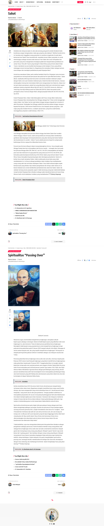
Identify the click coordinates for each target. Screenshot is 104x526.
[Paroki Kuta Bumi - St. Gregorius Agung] (10, 2)
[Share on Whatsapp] (57, 224)
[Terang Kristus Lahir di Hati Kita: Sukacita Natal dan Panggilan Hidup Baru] (73, 73)
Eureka (79, 86)
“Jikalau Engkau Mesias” (21, 213)
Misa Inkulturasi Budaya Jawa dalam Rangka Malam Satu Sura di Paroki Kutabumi (86, 52)
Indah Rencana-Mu (19, 215)
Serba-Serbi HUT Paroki (21, 466)
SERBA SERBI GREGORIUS (14, 9)
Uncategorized (81, 95)
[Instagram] (75, 28)
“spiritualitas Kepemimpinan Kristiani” (25, 464)
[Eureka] (73, 88)
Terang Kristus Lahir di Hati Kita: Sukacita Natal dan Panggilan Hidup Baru (86, 73)
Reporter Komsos (12, 17)
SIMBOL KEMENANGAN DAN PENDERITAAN (26, 210)
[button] (62, 2)
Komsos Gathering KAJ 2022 (22, 459)
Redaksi (85, 40)
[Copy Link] (87, 18)
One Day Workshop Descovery (84, 79)
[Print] (89, 18)
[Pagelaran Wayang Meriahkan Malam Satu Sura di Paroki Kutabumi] (73, 45)
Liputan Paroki (80, 40)
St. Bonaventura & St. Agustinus (23, 208)
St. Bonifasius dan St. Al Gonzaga (23, 218)
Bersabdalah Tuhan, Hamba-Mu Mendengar (26, 462)
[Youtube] (89, 28)
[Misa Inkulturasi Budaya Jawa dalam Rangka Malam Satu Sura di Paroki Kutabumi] (73, 52)
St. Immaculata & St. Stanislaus (23, 469)
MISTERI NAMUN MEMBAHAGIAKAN (86, 93)
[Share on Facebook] (83, 18)
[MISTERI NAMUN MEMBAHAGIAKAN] (73, 95)
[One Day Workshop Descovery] (73, 81)
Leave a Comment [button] (58, 241)
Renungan (80, 88)
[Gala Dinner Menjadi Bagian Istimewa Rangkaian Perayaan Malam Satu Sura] (73, 39)
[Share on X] (85, 18)
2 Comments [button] (60, 492)
